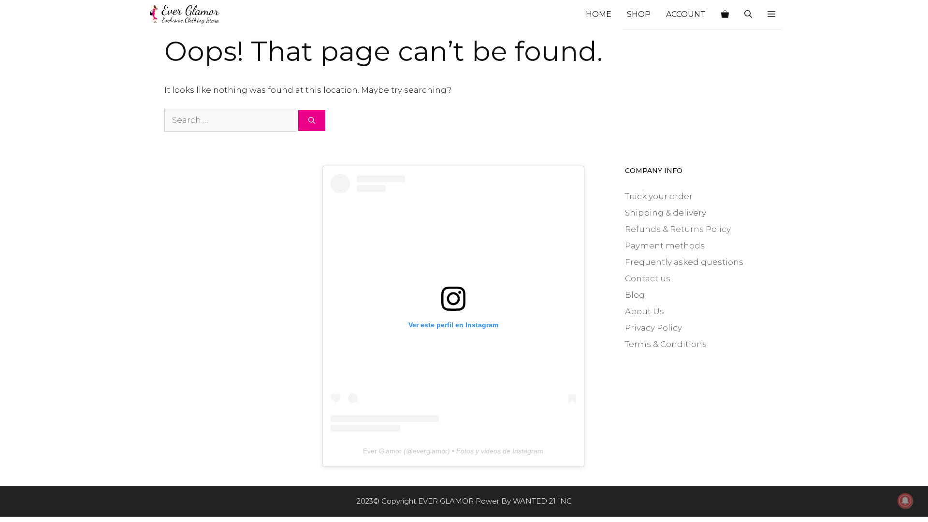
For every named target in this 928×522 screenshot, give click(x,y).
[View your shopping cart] (725, 14)
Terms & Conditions (666, 344)
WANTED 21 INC (542, 501)
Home (598, 14)
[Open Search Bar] (748, 14)
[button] (771, 14)
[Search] (311, 120)
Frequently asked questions (684, 262)
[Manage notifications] (905, 500)
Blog (635, 295)
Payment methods (665, 245)
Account (686, 14)
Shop (639, 14)
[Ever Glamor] (184, 14)
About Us (644, 311)
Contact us (647, 278)
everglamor (430, 451)
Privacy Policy (653, 328)
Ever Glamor (382, 451)
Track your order (659, 196)
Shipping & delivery (665, 213)
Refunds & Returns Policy (678, 229)
